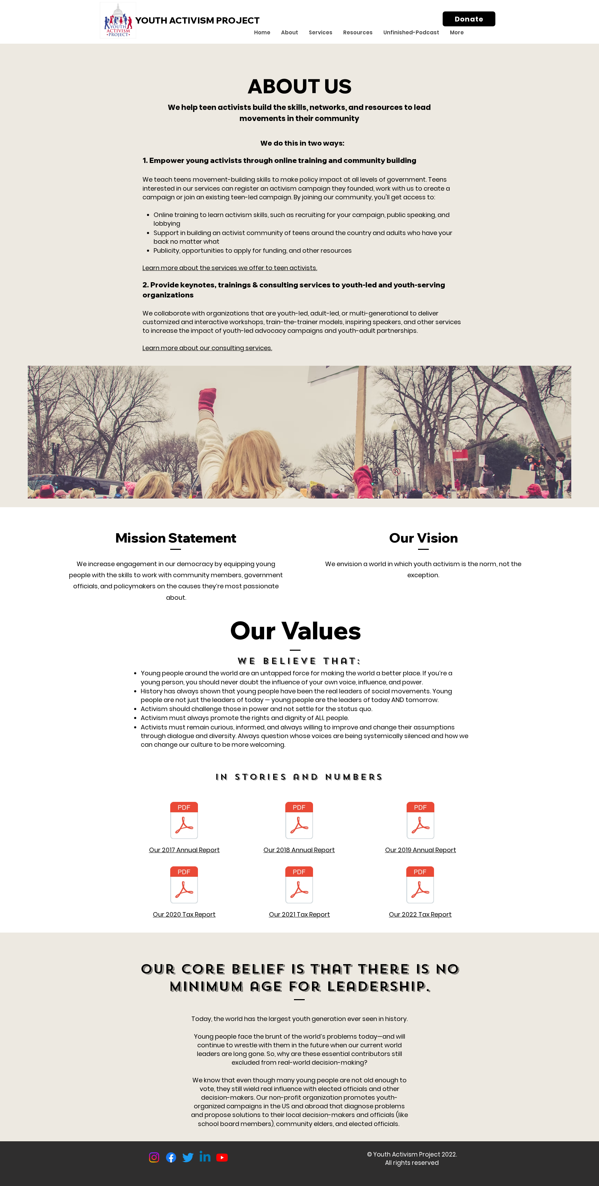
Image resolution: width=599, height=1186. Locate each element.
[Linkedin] (205, 1157)
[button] (289, 33)
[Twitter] (188, 1157)
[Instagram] (154, 1157)
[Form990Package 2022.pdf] (420, 886)
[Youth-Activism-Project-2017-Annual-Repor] (184, 821)
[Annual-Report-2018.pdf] (299, 821)
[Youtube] (222, 1157)
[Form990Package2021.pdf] (299, 886)
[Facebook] (171, 1157)
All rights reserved (412, 1163)
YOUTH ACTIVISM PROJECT (197, 20)
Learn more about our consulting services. (207, 348)
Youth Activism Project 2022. (415, 1154)
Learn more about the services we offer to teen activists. (229, 267)
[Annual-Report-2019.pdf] (420, 821)
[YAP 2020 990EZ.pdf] (184, 886)
